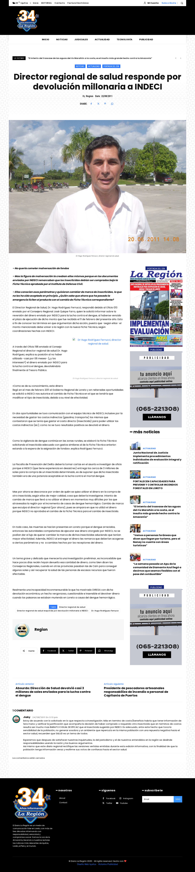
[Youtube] (117, 803)
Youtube (124, 803)
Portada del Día (111, 66)
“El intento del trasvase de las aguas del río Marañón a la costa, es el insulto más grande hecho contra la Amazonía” (157, 512)
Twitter (109, 803)
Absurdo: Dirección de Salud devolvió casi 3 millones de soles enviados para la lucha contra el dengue (53, 691)
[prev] (176, 58)
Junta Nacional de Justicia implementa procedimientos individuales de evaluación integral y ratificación (157, 458)
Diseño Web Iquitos (87, 864)
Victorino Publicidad (108, 864)
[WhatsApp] (112, 104)
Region (89, 96)
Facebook (110, 798)
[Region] (24, 629)
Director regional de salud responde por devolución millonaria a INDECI (52, 610)
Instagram (128, 798)
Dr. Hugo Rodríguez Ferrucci (105, 610)
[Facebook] (91, 104)
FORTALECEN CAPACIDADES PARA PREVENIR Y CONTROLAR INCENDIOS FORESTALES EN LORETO (155, 485)
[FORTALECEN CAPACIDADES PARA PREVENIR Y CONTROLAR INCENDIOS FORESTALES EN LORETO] (135, 474)
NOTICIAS (80, 66)
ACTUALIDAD (94, 66)
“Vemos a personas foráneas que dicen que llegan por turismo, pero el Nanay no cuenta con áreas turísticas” (86, 58)
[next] (181, 58)
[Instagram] (120, 798)
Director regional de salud (72, 607)
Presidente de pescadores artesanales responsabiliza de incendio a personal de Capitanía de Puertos (136, 691)
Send (178, 799)
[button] (182, 3)
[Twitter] (98, 104)
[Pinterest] (105, 104)
